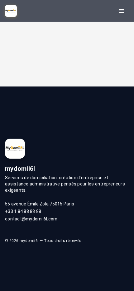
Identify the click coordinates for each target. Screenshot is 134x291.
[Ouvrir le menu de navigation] (121, 10)
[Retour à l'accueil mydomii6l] (11, 11)
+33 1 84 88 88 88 (23, 211)
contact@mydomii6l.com (31, 218)
